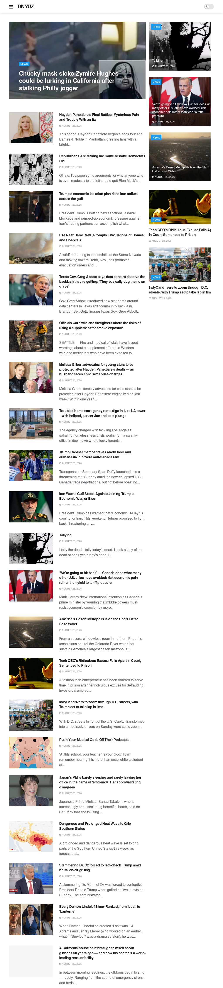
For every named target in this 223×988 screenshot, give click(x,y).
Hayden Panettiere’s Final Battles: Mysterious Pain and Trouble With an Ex (99, 117)
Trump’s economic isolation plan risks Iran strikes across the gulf (98, 196)
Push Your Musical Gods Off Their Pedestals (94, 739)
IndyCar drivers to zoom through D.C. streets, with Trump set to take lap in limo (98, 704)
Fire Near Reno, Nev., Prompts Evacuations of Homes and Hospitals (101, 237)
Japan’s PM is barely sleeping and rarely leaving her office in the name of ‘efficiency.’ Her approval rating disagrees (100, 782)
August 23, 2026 (31, 96)
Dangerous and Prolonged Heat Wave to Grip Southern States (95, 826)
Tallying (65, 534)
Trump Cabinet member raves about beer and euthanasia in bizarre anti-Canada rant (95, 454)
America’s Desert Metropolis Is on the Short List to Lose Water (99, 621)
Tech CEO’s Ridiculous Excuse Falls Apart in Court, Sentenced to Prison (100, 663)
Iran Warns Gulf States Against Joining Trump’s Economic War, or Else (96, 496)
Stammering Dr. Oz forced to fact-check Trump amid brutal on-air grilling (100, 867)
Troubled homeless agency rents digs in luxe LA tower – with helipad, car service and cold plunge (102, 413)
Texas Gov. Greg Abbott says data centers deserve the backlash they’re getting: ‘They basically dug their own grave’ (102, 281)
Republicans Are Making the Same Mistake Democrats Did (102, 158)
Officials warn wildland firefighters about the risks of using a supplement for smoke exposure (99, 325)
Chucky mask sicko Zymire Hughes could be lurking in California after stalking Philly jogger (69, 80)
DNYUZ (26, 6)
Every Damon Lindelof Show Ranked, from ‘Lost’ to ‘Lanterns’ (99, 909)
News (24, 64)
